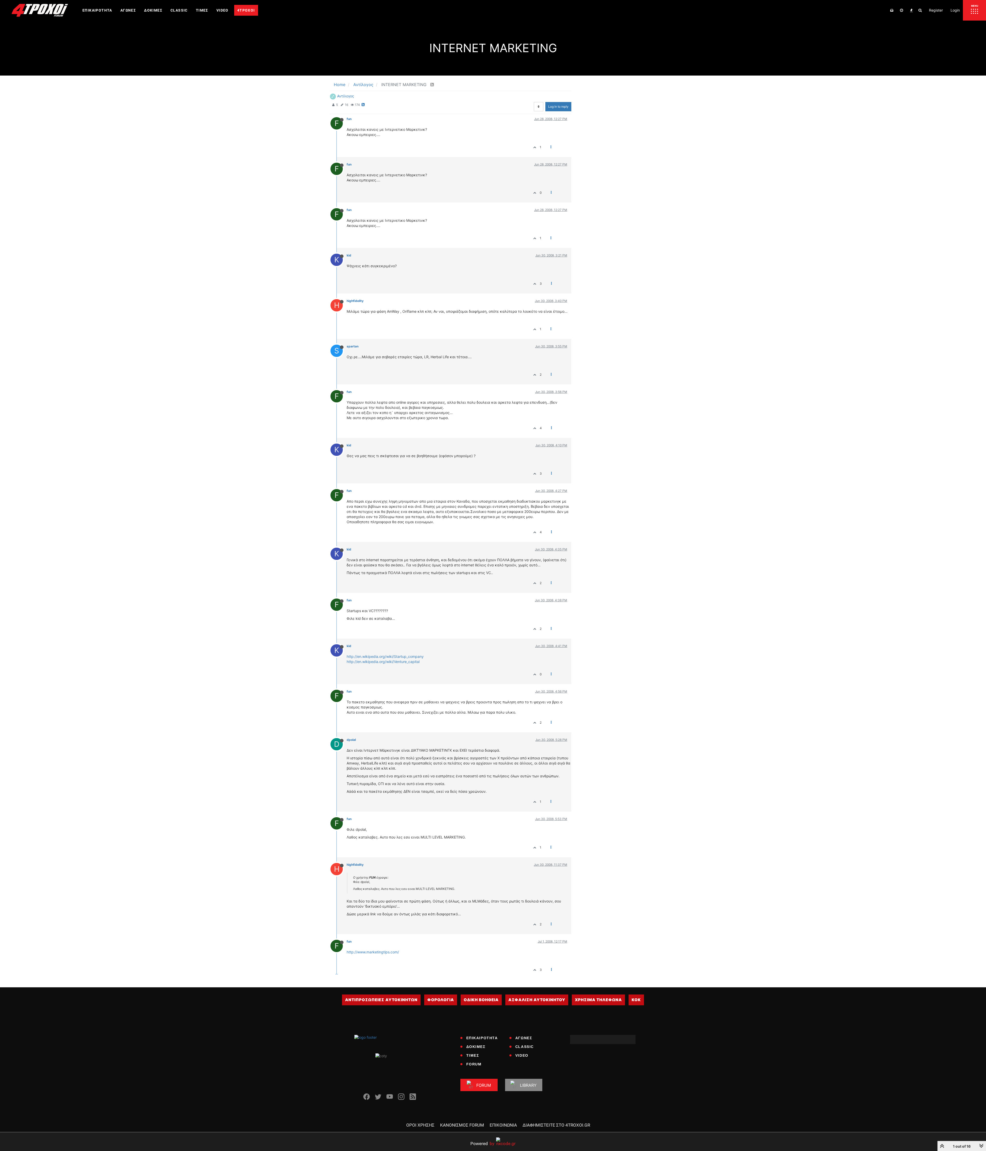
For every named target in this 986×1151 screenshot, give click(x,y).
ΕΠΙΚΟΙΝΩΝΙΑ (503, 1125)
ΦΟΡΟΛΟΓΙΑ (440, 999)
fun (349, 119)
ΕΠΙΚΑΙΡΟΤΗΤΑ (482, 1038)
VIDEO (521, 1055)
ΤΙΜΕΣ (472, 1055)
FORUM (474, 1064)
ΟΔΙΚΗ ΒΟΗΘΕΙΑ (481, 999)
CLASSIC (524, 1047)
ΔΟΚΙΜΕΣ (476, 1047)
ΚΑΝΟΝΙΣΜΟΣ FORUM (462, 1125)
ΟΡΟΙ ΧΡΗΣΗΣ (420, 1125)
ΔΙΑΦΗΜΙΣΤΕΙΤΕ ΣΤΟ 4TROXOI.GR (556, 1125)
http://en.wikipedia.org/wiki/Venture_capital (383, 661)
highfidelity (355, 301)
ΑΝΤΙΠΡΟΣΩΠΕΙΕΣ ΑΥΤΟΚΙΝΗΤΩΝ (381, 999)
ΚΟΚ (636, 999)
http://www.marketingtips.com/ (373, 952)
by (482, 1143)
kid (349, 255)
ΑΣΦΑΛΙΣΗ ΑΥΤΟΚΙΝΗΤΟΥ (536, 999)
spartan (352, 346)
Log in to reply (558, 106)
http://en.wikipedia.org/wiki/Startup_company (385, 656)
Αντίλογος (345, 96)
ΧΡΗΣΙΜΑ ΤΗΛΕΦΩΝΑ (598, 999)
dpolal (351, 740)
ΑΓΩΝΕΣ (523, 1038)
